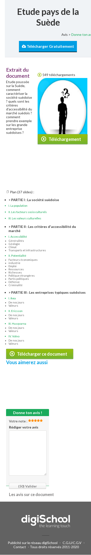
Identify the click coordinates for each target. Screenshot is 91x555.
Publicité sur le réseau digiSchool (33, 543)
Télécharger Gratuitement (50, 46)
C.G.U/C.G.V (72, 543)
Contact (19, 547)
